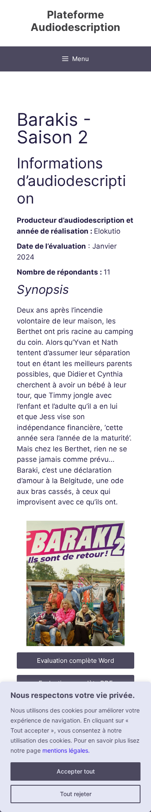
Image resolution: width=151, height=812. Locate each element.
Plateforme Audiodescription (75, 20)
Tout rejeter (75, 793)
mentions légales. (66, 750)
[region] (75, 747)
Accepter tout (76, 771)
